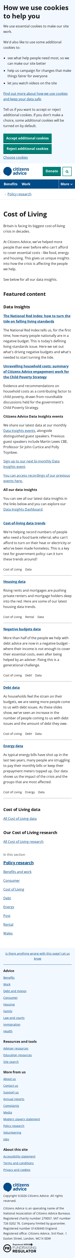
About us (9, 1079)
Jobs (6, 1139)
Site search (11, 1062)
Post (6, 915)
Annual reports (13, 1099)
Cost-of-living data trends (24, 523)
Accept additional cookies (27, 138)
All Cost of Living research (23, 841)
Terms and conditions (18, 1163)
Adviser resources (15, 1048)
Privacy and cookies (16, 1170)
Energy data (13, 746)
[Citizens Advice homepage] (16, 1187)
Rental (8, 924)
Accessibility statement (19, 1156)
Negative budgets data (22, 629)
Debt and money (14, 991)
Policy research (19, 194)
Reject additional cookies (27, 148)
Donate (52, 171)
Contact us (10, 1086)
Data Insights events (19, 430)
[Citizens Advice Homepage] (16, 171)
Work (26, 184)
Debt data (11, 687)
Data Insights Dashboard (22, 509)
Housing (9, 1004)
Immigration (11, 1024)
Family (7, 1011)
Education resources (17, 1055)
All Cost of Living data (20, 818)
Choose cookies (15, 157)
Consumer (11, 880)
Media (7, 1112)
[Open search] (67, 171)
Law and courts (14, 1018)
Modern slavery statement (21, 1119)
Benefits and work (17, 871)
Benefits (11, 184)
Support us (11, 1092)
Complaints (11, 1106)
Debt (7, 898)
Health (7, 1031)
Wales (8, 933)
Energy (8, 907)
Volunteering (12, 1132)
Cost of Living (13, 889)
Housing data (14, 581)
